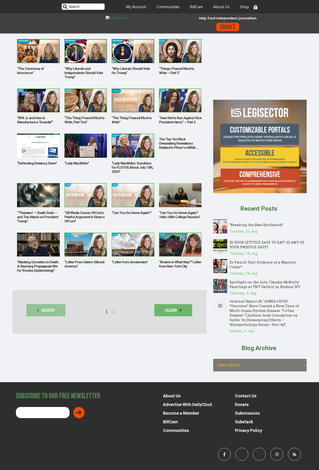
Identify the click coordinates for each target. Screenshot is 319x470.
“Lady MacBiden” (76, 163)
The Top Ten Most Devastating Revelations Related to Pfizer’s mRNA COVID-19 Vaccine (177, 145)
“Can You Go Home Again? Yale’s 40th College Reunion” (179, 215)
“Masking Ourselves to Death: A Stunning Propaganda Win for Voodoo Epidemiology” (38, 266)
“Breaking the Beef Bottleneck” (257, 224)
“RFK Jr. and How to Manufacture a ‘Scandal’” (35, 120)
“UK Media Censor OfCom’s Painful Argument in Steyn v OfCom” (84, 217)
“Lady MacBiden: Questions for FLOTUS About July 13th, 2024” (132, 167)
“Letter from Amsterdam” (130, 262)
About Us (221, 6)
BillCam (196, 6)
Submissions (247, 413)
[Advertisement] (260, 67)
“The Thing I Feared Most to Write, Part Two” (84, 120)
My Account (136, 6)
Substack (244, 421)
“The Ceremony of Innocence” (30, 71)
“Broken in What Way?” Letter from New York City (180, 264)
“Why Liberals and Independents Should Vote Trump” (83, 73)
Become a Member (181, 413)
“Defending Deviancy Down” (37, 163)
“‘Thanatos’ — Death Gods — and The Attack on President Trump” (37, 217)
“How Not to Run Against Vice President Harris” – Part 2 (180, 120)
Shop (244, 6)
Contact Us (245, 395)
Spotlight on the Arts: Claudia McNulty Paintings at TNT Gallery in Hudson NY (265, 284)
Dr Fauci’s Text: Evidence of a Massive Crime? (263, 264)
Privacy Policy (248, 430)
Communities (168, 6)
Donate (227, 27)
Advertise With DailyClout (187, 404)
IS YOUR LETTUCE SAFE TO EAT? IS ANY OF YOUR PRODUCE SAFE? (267, 244)
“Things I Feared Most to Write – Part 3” (176, 71)
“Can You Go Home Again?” (132, 213)
